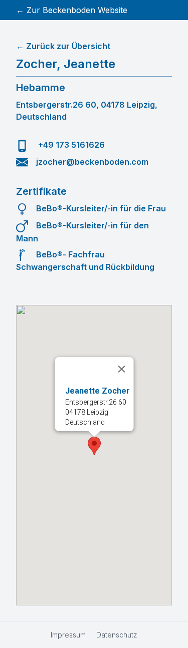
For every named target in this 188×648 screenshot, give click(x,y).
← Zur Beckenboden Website (71, 10)
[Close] (121, 369)
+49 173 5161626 (70, 145)
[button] (94, 446)
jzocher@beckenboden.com (92, 162)
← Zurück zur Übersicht (63, 46)
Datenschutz (116, 634)
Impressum (68, 634)
